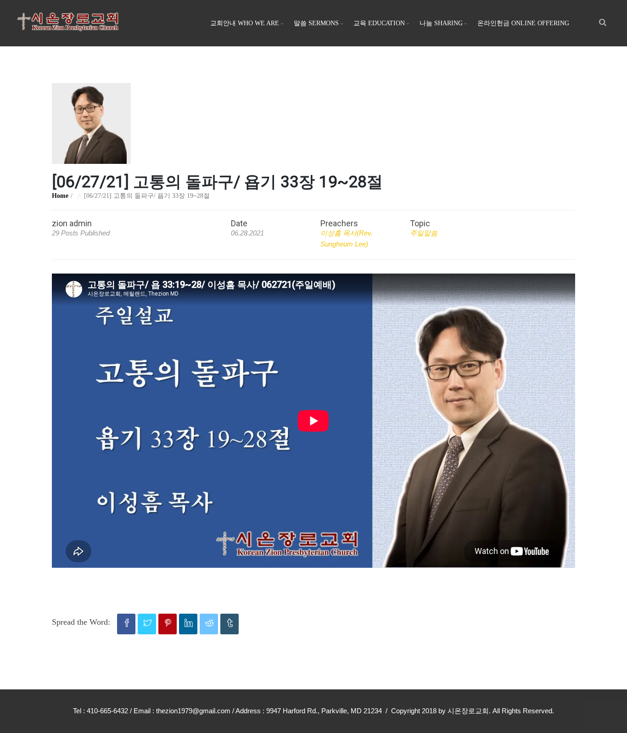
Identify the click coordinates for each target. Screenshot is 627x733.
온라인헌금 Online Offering (523, 23)
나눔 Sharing (441, 23)
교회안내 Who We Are (244, 23)
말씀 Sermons (316, 23)
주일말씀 (423, 233)
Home (60, 195)
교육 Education (379, 23)
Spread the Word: (81, 622)
